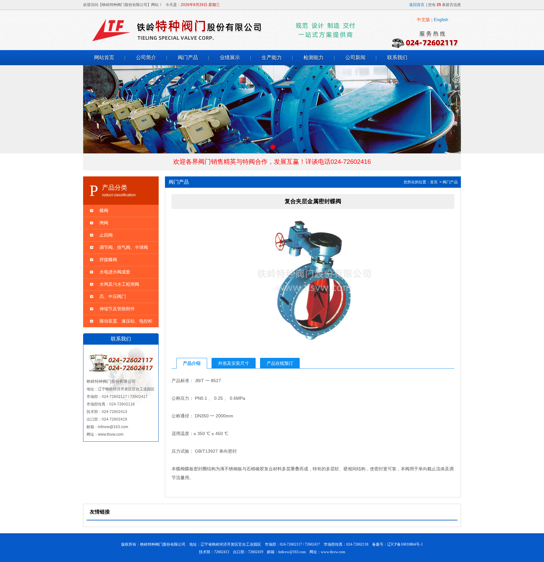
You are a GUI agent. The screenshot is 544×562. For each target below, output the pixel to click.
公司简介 (146, 57)
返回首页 (416, 5)
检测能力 (313, 57)
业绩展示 (230, 57)
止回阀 (106, 235)
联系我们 (397, 57)
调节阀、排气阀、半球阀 (123, 247)
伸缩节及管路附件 (117, 308)
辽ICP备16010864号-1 (405, 544)
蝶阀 (103, 210)
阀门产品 (188, 57)
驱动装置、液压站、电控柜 (125, 321)
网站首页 (104, 57)
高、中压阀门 (112, 296)
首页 (434, 182)
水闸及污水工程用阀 (119, 284)
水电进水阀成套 (114, 271)
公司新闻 (355, 57)
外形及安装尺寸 (233, 363)
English (441, 19)
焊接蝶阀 (108, 259)
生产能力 (272, 57)
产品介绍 (192, 363)
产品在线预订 (280, 363)
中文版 (423, 19)
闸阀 (103, 222)
